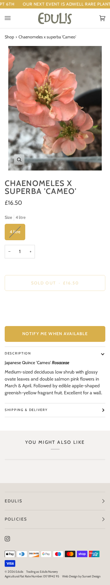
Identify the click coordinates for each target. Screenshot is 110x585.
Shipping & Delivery (26, 410)
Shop (9, 37)
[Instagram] (7, 538)
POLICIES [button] (16, 519)
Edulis (19, 572)
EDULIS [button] (13, 501)
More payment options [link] (25, 318)
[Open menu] (13, 18)
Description (18, 353)
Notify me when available (55, 333)
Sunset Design (91, 576)
